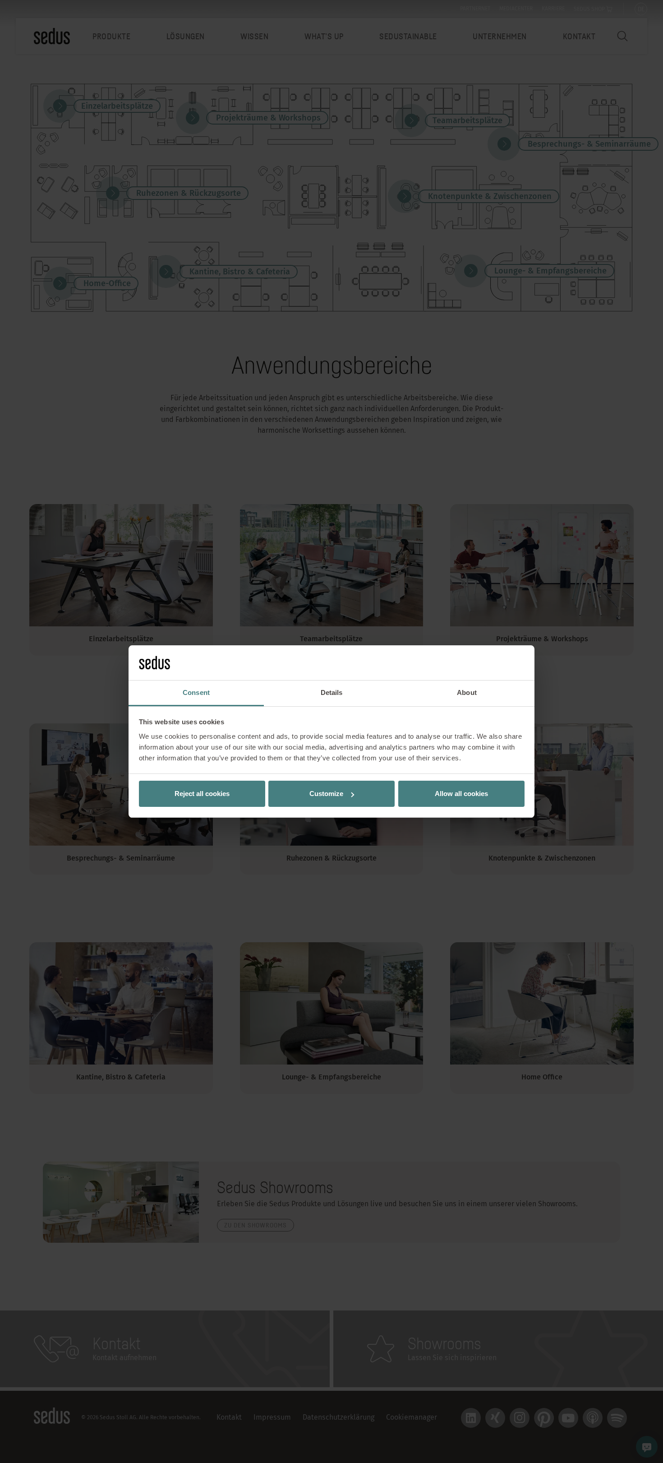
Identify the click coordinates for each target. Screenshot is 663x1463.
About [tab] (467, 692)
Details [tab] (332, 692)
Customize (326, 793)
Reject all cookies (202, 793)
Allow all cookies (461, 793)
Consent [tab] (196, 692)
